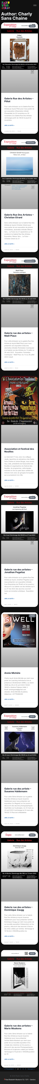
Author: (16, 16)
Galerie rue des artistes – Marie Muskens (18, 1027)
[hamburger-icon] (34, 5)
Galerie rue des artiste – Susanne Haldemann (17, 790)
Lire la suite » (9, 125)
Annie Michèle (12, 673)
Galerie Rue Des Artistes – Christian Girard (19, 216)
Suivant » (31, 1069)
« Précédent (9, 1069)
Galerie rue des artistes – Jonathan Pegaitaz (18, 571)
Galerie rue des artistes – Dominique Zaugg (18, 908)
